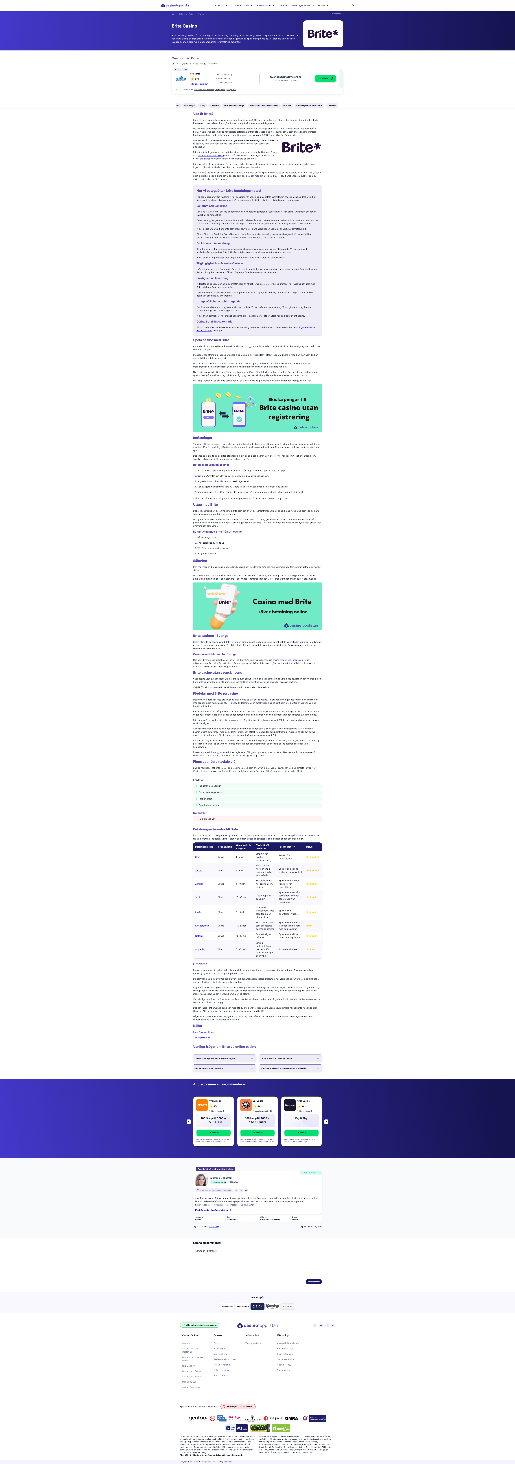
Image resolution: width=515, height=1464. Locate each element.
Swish (198, 857)
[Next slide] (326, 1121)
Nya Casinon (188, 1365)
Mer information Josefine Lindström (211, 1210)
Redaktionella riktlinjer (225, 1359)
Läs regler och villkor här (204, 90)
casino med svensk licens (286, 660)
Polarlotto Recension (199, 84)
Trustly (198, 870)
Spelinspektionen (201, 1037)
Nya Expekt (215, 1100)
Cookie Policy (284, 1364)
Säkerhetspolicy (285, 1354)
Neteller (199, 936)
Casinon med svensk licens (192, 1359)
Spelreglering (283, 1370)
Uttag (202, 105)
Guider (321, 5)
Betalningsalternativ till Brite (309, 105)
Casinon (186, 1343)
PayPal (198, 912)
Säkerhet (214, 105)
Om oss (217, 1343)
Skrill (197, 897)
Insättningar (189, 105)
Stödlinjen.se (220, 90)
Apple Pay (200, 949)
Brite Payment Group (203, 1032)
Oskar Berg (214, 1227)
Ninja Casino (303, 1100)
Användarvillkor (285, 1348)
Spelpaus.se (231, 90)
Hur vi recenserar (222, 1364)
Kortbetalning (202, 925)
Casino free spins (191, 1387)
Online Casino (221, 5)
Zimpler (199, 883)
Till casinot (323, 78)
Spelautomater (263, 5)
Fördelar (287, 105)
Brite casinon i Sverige (234, 105)
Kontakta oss (220, 1375)
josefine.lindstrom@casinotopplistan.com (215, 1190)
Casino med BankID (192, 1376)
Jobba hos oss (221, 1370)
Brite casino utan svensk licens (264, 105)
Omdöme (332, 105)
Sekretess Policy (285, 1359)
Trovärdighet (220, 1348)
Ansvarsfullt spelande (288, 1343)
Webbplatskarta (253, 1343)
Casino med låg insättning (190, 1350)
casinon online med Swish (211, 155)
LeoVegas (258, 1100)
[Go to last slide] (189, 1121)
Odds (281, 5)
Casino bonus (242, 5)
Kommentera (314, 1282)
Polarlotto (195, 73)
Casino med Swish (191, 1371)
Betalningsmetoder (301, 5)
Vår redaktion (220, 1354)
